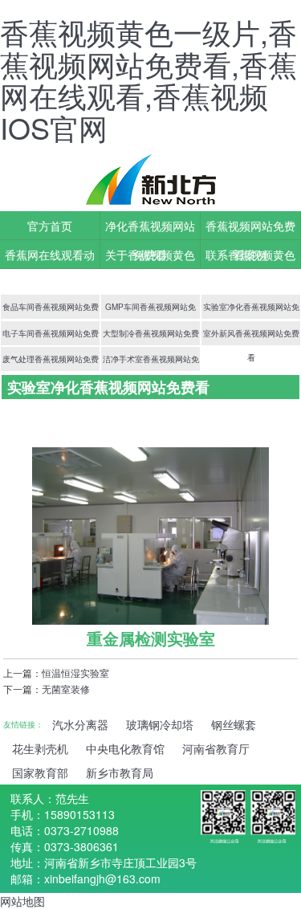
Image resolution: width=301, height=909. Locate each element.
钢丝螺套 (233, 724)
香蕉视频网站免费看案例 (250, 229)
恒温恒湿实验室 (75, 672)
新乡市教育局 (119, 772)
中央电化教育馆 (125, 748)
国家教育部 (40, 772)
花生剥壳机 (40, 748)
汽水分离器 (80, 724)
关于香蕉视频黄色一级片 (150, 258)
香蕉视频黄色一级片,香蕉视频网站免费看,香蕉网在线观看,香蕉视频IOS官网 (148, 79)
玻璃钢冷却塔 (159, 724)
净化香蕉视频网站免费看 (150, 229)
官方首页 (49, 226)
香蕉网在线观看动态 (50, 258)
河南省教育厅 (216, 748)
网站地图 (22, 901)
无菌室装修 (66, 688)
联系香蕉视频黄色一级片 (250, 258)
